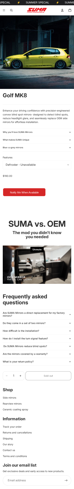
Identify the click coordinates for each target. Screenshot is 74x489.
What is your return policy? (18, 361)
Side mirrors (9, 397)
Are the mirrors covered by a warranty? (25, 353)
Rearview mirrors (12, 403)
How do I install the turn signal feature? (25, 338)
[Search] (11, 10)
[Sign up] (66, 480)
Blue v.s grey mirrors (13, 147)
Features (7, 157)
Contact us (9, 450)
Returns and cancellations (17, 432)
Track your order (12, 426)
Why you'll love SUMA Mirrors (17, 132)
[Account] (62, 10)
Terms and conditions (15, 456)
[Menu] (4, 10)
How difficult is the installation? (21, 330)
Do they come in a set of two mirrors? (24, 323)
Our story (8, 444)
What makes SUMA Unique (16, 139)
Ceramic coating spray (15, 409)
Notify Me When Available (24, 192)
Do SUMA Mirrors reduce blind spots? (25, 346)
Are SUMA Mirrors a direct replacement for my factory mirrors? (34, 314)
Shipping (8, 438)
